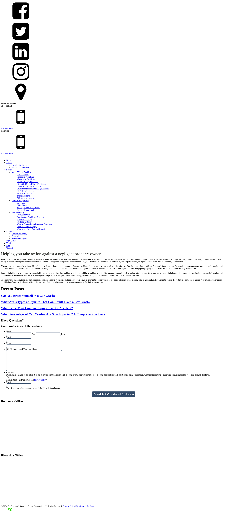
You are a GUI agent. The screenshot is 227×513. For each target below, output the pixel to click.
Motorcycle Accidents (26, 179)
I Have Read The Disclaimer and (26, 380)
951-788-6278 (7, 153)
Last (63, 334)
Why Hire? (11, 241)
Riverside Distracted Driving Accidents (33, 189)
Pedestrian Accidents (25, 177)
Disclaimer (80, 506)
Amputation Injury (19, 238)
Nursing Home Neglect (26, 210)
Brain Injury (17, 236)
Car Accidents (23, 174)
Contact (9, 248)
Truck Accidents (23, 196)
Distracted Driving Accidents (29, 186)
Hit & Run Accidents (25, 191)
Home (8, 160)
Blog (8, 245)
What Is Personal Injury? (27, 226)
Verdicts (9, 243)
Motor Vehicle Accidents (22, 172)
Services (9, 170)
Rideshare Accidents (25, 198)
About (9, 163)
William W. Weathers (20, 167)
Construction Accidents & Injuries (31, 217)
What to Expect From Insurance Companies (35, 224)
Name (9, 331)
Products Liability (24, 222)
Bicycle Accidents (24, 193)
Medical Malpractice (20, 200)
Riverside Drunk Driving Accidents (31, 184)
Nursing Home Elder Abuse (28, 208)
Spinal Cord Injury (19, 234)
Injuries (9, 231)
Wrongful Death (23, 215)
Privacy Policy (40, 380)
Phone (9, 343)
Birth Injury (22, 203)
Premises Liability (24, 219)
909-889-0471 (7, 128)
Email (9, 337)
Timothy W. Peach (19, 165)
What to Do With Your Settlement (31, 229)
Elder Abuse (22, 205)
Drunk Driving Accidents (27, 181)
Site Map (90, 506)
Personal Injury (18, 212)
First (33, 334)
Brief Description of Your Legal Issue (21, 349)
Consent (10, 372)
